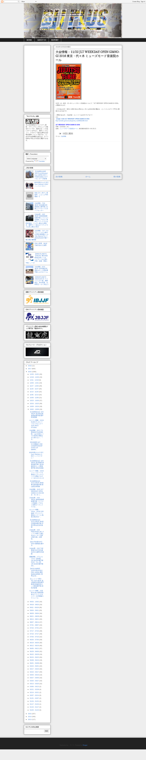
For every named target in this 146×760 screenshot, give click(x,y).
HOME (29, 40)
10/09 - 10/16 (34, 406)
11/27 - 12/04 (34, 386)
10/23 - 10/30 (34, 400)
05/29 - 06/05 (34, 651)
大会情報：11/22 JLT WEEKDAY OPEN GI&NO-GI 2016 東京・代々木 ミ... (36, 492)
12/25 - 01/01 (34, 374)
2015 (30, 714)
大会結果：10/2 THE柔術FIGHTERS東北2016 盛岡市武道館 (36, 551)
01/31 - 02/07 (34, 698)
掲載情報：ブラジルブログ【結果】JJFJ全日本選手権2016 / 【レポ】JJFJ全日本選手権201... (36, 561)
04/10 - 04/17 (34, 672)
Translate (41, 161)
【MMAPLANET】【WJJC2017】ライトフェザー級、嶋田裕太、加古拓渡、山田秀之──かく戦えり (42, 280)
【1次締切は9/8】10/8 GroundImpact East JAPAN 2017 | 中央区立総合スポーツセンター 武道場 (41, 174)
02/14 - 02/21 (34, 692)
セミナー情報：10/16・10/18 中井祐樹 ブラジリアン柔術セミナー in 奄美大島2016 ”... (36, 513)
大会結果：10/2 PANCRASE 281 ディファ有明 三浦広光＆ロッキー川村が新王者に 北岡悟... (36, 534)
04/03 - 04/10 (34, 675)
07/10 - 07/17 (34, 634)
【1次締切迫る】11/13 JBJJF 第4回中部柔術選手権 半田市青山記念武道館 (36, 523)
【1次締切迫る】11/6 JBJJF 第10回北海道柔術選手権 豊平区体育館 (36, 414)
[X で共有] (68, 133)
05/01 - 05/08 (34, 663)
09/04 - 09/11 (34, 610)
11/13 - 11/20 (34, 392)
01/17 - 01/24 (34, 704)
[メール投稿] (59, 133)
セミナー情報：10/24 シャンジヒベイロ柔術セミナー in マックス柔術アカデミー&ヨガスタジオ (36, 474)
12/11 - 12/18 (34, 380)
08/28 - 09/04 (34, 613)
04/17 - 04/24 (34, 669)
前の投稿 (117, 177)
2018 (30, 366)
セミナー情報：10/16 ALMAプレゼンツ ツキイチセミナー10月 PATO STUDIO (36, 423)
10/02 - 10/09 (34, 409)
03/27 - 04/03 (34, 678)
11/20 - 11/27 (34, 389)
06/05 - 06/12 (34, 648)
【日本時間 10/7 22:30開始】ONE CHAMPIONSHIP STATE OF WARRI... (36, 445)
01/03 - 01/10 (34, 710)
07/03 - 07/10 (34, 637)
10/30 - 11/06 (34, 397)
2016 (30, 371)
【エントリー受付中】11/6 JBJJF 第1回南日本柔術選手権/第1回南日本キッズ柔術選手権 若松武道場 (36, 583)
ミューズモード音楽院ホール (69, 128)
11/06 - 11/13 (34, 395)
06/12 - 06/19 (34, 645)
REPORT (54, 40)
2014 (30, 716)
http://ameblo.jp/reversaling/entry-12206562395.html (72, 121)
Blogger (85, 745)
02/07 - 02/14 (34, 695)
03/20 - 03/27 (34, 681)
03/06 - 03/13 (34, 686)
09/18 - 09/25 (34, 604)
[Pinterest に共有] (72, 133)
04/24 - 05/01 (34, 666)
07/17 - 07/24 (34, 631)
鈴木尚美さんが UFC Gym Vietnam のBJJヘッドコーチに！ (42, 184)
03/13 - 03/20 (34, 683)
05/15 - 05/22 (34, 657)
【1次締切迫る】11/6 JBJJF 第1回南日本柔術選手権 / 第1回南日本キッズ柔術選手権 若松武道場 (36, 464)
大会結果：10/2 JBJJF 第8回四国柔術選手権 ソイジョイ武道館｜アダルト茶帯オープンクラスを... (36, 502)
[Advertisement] (88, 156)
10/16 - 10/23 (34, 403)
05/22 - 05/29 (34, 654)
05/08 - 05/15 (34, 660)
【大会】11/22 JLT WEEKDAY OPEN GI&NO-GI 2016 (72, 119)
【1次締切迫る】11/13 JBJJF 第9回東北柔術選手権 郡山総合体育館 (36, 483)
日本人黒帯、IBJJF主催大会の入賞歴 (41, 244)
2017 (30, 368)
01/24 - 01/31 (34, 701)
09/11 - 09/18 (34, 607)
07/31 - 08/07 (34, 625)
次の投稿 (59, 177)
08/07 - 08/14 (34, 622)
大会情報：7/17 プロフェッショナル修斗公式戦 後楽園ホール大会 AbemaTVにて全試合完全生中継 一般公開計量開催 (37, 235)
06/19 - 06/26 (34, 642)
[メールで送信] (64, 133)
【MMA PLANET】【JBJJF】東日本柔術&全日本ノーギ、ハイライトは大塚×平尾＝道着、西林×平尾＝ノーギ (37, 258)
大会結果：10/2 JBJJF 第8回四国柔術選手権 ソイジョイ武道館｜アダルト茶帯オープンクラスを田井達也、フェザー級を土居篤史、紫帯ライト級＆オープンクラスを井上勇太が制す (37, 220)
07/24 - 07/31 (34, 628)
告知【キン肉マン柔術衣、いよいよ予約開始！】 (41, 194)
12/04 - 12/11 (34, 383)
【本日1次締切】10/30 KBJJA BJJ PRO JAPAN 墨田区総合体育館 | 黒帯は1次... (36, 572)
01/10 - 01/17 (34, 707)
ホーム (88, 177)
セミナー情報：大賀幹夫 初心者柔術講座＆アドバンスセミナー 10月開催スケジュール (36, 594)
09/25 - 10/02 (34, 602)
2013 (30, 719)
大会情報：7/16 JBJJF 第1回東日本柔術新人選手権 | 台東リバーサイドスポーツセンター (41, 206)
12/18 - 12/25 (34, 377)
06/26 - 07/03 (34, 639)
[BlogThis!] (66, 133)
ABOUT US (41, 40)
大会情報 (63, 136)
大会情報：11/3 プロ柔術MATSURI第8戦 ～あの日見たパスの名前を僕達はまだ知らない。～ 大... (36, 434)
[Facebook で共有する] (70, 133)
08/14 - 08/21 (34, 619)
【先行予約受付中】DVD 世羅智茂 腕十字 (36, 543)
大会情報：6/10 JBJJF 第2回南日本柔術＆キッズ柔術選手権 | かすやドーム (41, 269)
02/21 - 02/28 (34, 689)
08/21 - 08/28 (34, 616)
